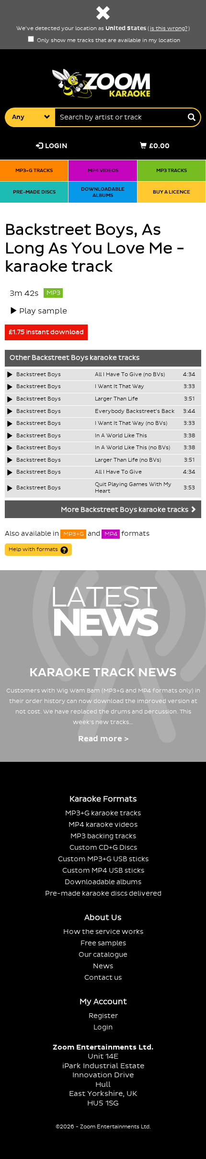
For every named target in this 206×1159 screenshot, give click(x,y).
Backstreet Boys (60, 358)
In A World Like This (121, 436)
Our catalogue (103, 955)
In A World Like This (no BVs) (132, 447)
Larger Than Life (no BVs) (128, 460)
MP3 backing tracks (103, 836)
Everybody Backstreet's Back (134, 411)
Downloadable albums (103, 192)
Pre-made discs (34, 192)
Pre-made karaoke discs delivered (103, 893)
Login (56, 146)
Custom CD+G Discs (103, 848)
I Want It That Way (119, 386)
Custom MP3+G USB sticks (103, 859)
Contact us (103, 978)
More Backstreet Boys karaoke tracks (125, 510)
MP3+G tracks (34, 170)
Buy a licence (171, 192)
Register (103, 1016)
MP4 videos (103, 170)
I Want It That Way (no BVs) (131, 423)
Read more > (103, 739)
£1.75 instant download (46, 332)
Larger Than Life (116, 399)
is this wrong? (168, 28)
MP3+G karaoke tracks (103, 813)
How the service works (103, 932)
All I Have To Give (118, 472)
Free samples (103, 943)
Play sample (43, 311)
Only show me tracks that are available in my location (107, 40)
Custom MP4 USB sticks (103, 871)
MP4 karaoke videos (103, 825)
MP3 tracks (171, 170)
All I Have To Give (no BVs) (130, 374)
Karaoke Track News (103, 672)
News (103, 966)
